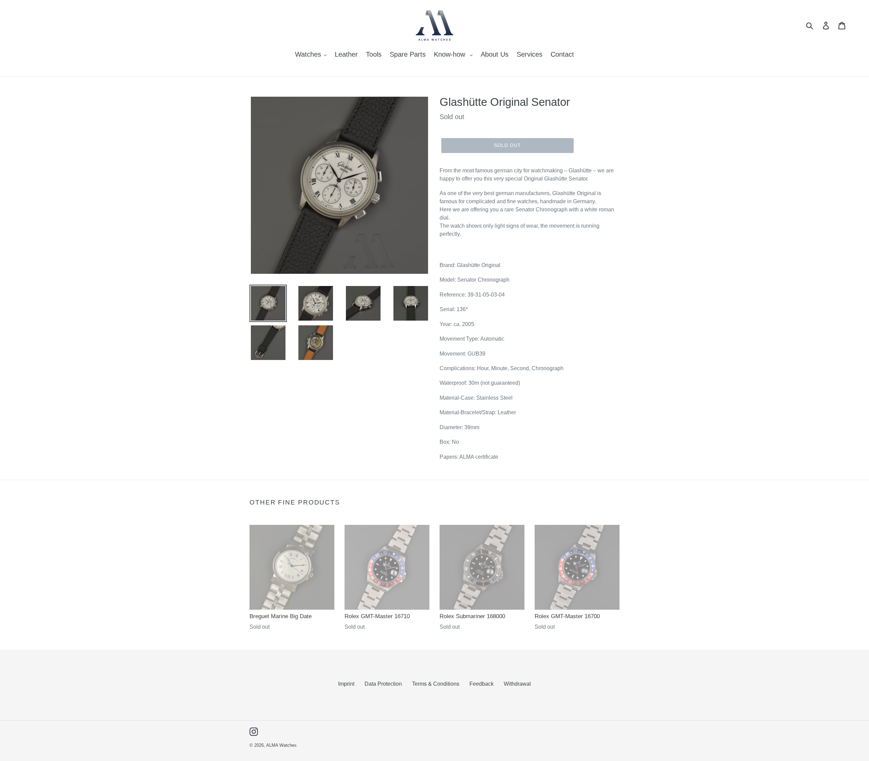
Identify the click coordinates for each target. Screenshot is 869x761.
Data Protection (383, 684)
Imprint (346, 684)
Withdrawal (517, 684)
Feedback (481, 684)
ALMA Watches (281, 745)
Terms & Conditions (435, 684)
